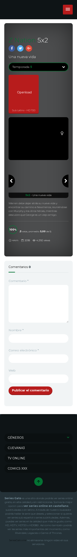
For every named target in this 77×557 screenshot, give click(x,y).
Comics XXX (17, 468)
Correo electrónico (24, 350)
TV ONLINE (16, 458)
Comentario (18, 281)
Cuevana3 (16, 448)
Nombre (16, 330)
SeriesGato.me (17, 540)
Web (12, 370)
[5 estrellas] (20, 227)
